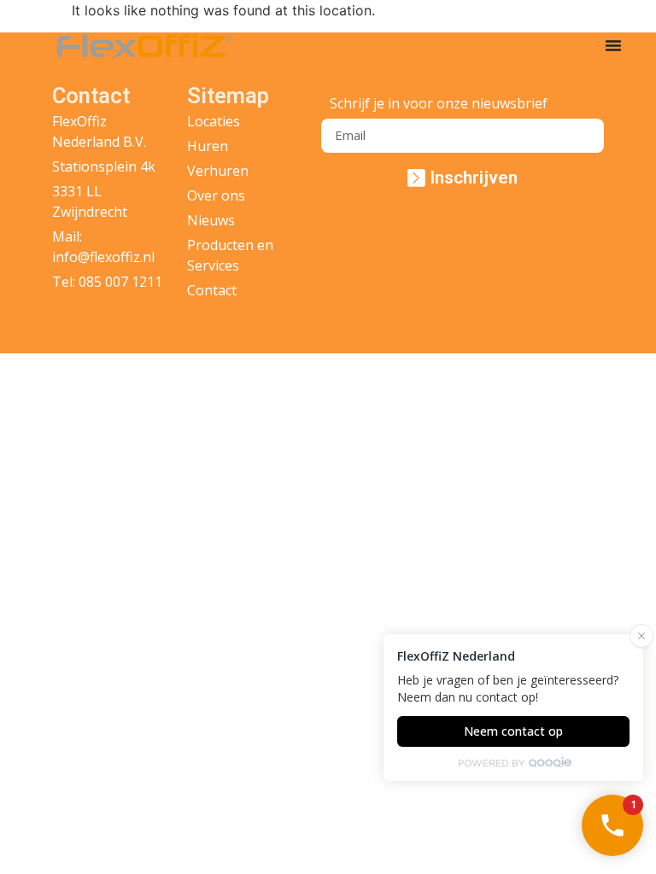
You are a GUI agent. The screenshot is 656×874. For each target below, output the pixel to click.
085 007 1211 (120, 281)
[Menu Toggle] (613, 45)
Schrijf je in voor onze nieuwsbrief (439, 104)
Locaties (213, 121)
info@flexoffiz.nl (103, 257)
